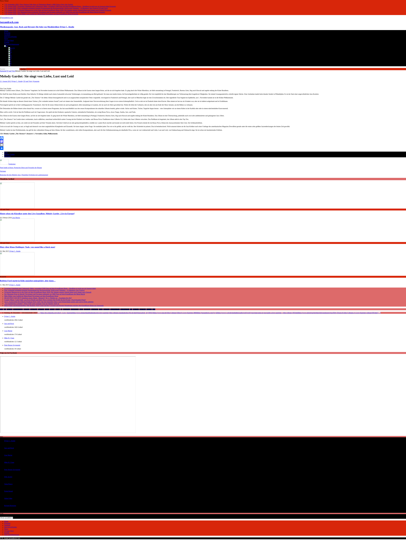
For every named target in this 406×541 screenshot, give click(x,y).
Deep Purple (26, 309)
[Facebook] (203, 138)
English (6, 42)
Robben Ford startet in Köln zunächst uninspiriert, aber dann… (28, 281)
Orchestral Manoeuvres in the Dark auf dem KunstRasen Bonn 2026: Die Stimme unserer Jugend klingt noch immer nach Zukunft (47, 292)
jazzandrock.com (75, 309)
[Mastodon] (203, 141)
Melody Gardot (9, 154)
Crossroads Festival (18, 309)
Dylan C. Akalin (17, 81)
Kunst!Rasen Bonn (115, 309)
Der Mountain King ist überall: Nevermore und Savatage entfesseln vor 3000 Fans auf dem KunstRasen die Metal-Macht (44, 294)
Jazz (61, 309)
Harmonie (52, 309)
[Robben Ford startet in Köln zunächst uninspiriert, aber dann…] (17, 275)
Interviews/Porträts (10, 37)
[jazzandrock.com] (6, 18)
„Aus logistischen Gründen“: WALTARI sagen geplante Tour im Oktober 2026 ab (31, 304)
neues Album (142, 309)
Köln (6, 152)
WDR (153, 309)
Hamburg (47, 309)
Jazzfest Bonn (87, 309)
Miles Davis (136, 309)
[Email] (203, 145)
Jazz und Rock (94, 309)
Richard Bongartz (10, 505)
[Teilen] (203, 148)
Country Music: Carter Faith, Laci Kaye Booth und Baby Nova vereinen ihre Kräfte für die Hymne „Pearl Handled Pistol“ (45, 300)
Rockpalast (149, 309)
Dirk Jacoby (8, 477)
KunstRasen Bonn (124, 309)
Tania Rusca (8, 484)
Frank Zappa (41, 309)
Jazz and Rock (66, 309)
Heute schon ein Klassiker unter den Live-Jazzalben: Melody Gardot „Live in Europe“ (37, 213)
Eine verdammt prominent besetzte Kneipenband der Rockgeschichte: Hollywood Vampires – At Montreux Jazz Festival (44, 290)
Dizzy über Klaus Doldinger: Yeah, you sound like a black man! (27, 247)
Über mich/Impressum (11, 44)
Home (6, 31)
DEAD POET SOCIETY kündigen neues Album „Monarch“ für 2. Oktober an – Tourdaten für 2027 (38, 298)
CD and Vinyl (9, 40)
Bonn (4, 309)
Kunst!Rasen (106, 309)
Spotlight (7, 35)
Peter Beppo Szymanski (12, 345)
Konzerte (7, 33)
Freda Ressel (8, 491)
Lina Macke (16, 218)
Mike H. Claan (9, 338)
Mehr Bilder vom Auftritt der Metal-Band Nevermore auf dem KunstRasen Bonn (31, 296)
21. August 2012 (5, 81)
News (6, 38)
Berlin (1, 309)
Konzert (101, 309)
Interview (57, 309)
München (7, 156)
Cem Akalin (10, 309)
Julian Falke (8, 498)
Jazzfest (81, 309)
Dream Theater (33, 309)
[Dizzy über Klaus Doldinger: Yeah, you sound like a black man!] (17, 241)
